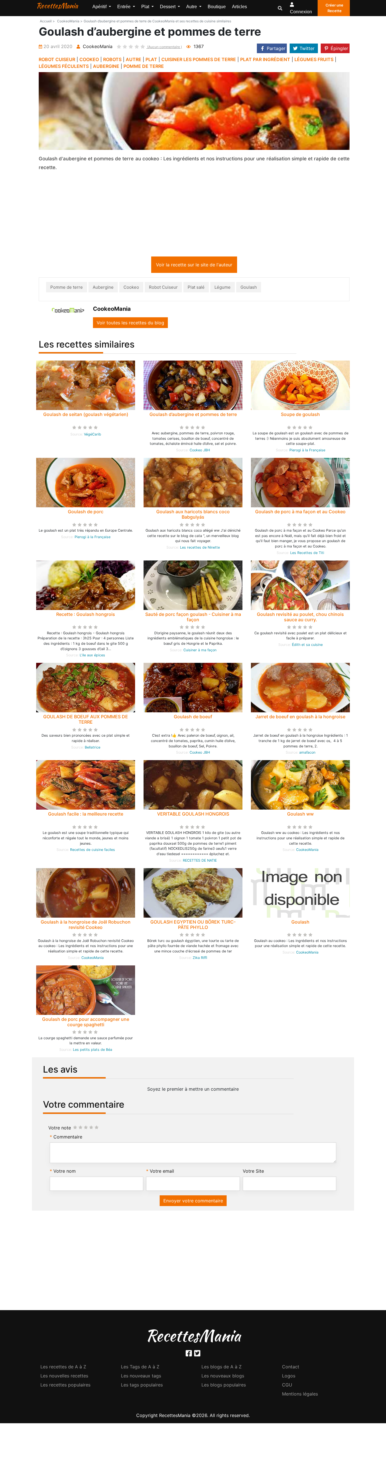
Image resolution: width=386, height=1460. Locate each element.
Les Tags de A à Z (140, 1368)
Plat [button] (145, 6)
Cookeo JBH (200, 451)
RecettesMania (57, 6)
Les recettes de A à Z (63, 1368)
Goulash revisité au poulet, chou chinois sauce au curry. (300, 618)
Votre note (59, 1129)
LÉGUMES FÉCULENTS (64, 66)
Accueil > (47, 21)
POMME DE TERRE (143, 66)
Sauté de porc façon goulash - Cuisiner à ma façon (193, 618)
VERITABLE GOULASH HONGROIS (193, 815)
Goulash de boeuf (193, 718)
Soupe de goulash (300, 415)
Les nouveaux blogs (222, 1377)
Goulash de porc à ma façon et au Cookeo (300, 513)
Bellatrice (92, 748)
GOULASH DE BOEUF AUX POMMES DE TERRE (85, 720)
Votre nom (64, 1172)
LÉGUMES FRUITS (313, 59)
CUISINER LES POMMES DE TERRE (198, 59)
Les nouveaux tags (141, 1377)
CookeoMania (307, 851)
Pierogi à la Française (307, 451)
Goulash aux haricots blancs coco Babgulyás (193, 515)
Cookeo (131, 288)
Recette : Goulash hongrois (85, 615)
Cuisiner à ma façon (199, 651)
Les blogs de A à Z (221, 1368)
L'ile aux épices (92, 656)
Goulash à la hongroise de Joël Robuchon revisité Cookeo (86, 925)
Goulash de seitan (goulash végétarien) (85, 415)
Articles (239, 6)
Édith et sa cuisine (307, 646)
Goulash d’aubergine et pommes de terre (193, 415)
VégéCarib (92, 435)
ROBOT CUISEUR (57, 59)
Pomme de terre (66, 288)
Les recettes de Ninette (200, 548)
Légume (222, 288)
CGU (287, 1386)
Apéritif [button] (100, 6)
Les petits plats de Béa (92, 1051)
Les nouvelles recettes (64, 1377)
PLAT (151, 59)
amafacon (307, 753)
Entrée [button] (124, 6)
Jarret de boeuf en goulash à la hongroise (300, 718)
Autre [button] (192, 6)
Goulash (248, 288)
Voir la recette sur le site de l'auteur (194, 266)
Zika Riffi (200, 959)
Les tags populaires (142, 1386)
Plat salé (196, 288)
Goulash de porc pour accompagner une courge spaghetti (85, 1022)
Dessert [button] (168, 6)
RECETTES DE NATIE (200, 861)
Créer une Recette (334, 8)
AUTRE (133, 59)
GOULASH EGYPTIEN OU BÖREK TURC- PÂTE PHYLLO (193, 925)
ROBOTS (112, 59)
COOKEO (89, 59)
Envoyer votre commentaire (193, 1202)
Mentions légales (300, 1395)
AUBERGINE (106, 66)
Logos (288, 1377)
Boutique (217, 6)
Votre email (162, 1172)
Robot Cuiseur (163, 288)
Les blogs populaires (223, 1386)
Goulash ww (300, 815)
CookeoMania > (70, 21)
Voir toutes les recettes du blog (130, 324)
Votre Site (253, 1172)
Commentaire (67, 1138)
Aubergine (103, 288)
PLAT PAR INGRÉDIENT (265, 59)
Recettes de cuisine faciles (92, 851)
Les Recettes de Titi (307, 554)
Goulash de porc (85, 513)
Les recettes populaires (65, 1386)
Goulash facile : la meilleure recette (85, 815)
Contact (290, 1368)
